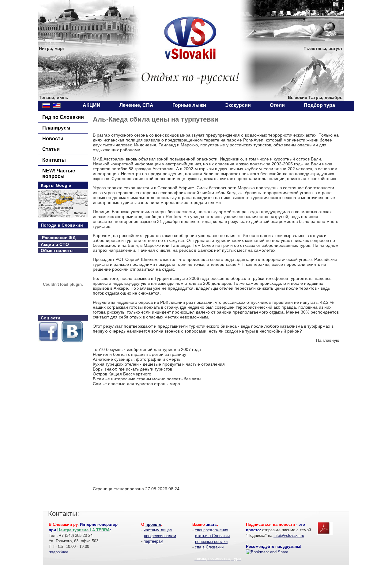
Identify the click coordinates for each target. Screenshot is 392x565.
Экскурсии (238, 105)
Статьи (51, 149)
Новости (52, 138)
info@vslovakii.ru (288, 535)
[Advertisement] (144, 438)
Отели (277, 105)
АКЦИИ (91, 105)
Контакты (54, 160)
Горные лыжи (189, 105)
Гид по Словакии (63, 117)
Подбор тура (319, 105)
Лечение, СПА (136, 105)
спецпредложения (211, 530)
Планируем (56, 127)
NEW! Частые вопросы (58, 173)
